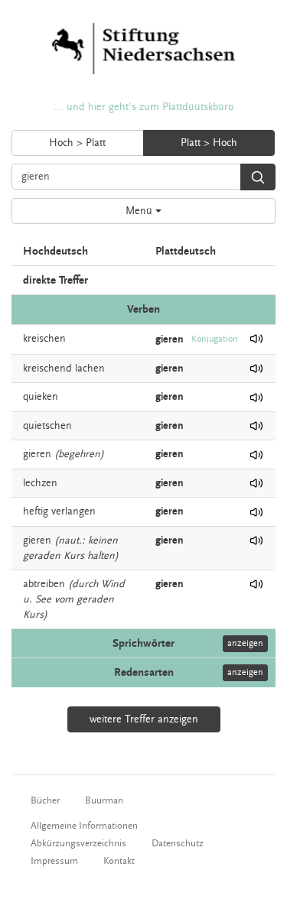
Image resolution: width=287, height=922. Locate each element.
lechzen (40, 483)
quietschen (47, 426)
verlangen (73, 511)
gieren (37, 454)
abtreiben (44, 584)
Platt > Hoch (209, 143)
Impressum (54, 860)
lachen (90, 368)
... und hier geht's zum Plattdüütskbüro (143, 107)
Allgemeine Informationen (84, 825)
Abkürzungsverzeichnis (78, 843)
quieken (40, 397)
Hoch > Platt (77, 143)
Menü (140, 211)
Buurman (104, 800)
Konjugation (214, 339)
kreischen (44, 339)
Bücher (45, 800)
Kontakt (119, 860)
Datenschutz (178, 843)
